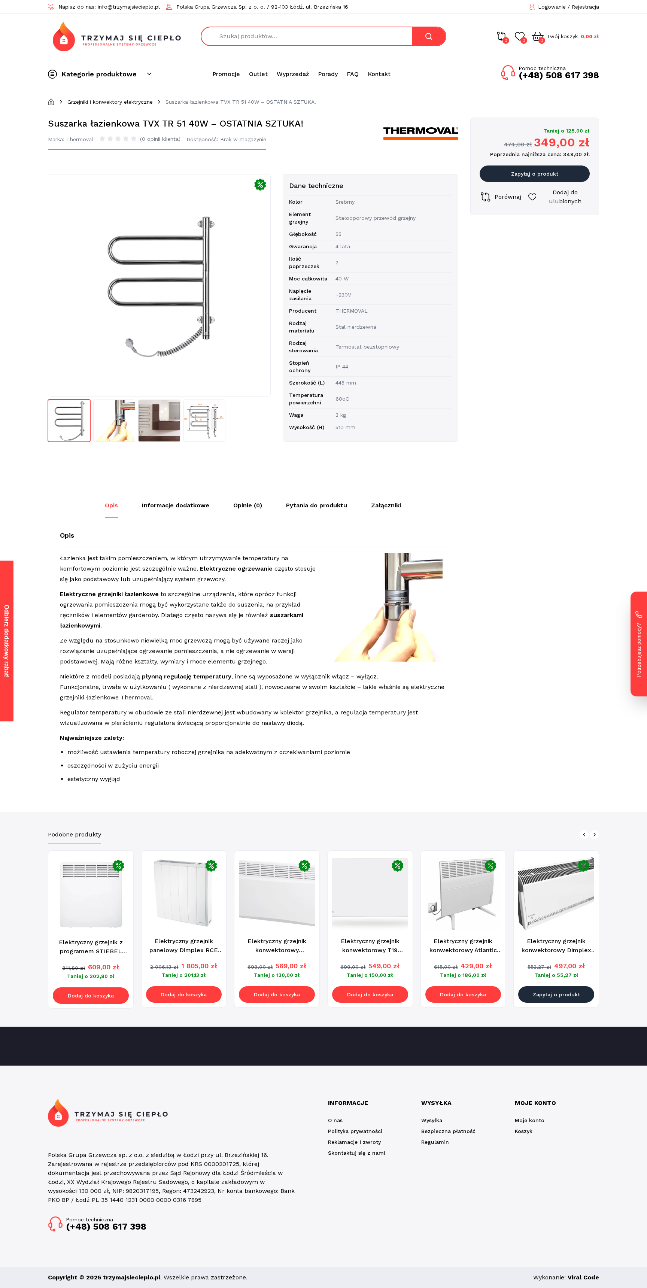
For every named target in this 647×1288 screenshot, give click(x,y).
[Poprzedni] (584, 834)
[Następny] (594, 834)
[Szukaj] (429, 36)
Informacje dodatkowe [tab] (175, 505)
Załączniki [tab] (386, 505)
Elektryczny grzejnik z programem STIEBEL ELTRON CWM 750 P (91, 951)
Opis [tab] (111, 505)
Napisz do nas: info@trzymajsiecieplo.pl (109, 7)
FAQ (353, 74)
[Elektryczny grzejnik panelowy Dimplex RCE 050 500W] (184, 893)
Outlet (258, 74)
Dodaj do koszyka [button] (91, 996)
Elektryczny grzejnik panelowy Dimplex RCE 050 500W (183, 950)
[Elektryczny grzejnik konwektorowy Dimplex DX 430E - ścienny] (556, 893)
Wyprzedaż (293, 74)
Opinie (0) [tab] (247, 505)
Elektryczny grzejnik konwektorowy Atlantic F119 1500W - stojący (463, 950)
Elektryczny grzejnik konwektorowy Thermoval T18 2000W (277, 950)
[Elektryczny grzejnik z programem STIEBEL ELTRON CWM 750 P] (91, 893)
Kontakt (379, 74)
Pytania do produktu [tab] (316, 505)
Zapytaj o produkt (534, 174)
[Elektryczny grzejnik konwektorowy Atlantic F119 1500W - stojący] (463, 893)
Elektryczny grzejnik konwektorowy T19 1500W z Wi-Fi (370, 950)
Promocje (226, 74)
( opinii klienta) (160, 139)
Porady (328, 74)
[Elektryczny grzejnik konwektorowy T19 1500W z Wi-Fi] (370, 893)
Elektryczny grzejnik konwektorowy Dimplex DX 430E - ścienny (556, 950)
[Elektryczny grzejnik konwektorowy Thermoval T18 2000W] (277, 893)
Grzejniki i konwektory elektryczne (110, 102)
